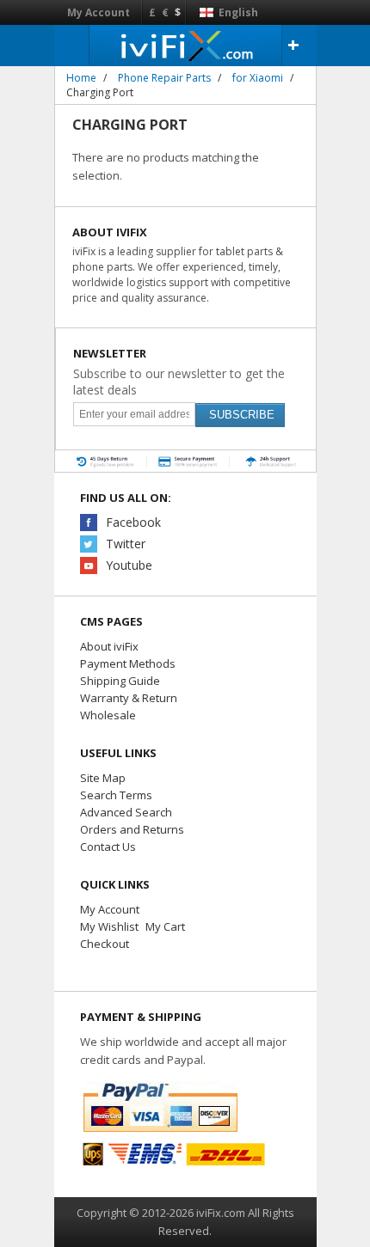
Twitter (125, 543)
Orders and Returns (132, 829)
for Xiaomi (257, 77)
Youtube (129, 565)
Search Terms (116, 795)
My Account (98, 12)
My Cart (165, 926)
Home (81, 77)
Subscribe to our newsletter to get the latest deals (179, 381)
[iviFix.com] (185, 45)
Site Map (103, 777)
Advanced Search (126, 812)
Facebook (133, 522)
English (237, 12)
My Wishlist (109, 926)
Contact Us (108, 846)
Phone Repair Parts (164, 77)
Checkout (104, 943)
